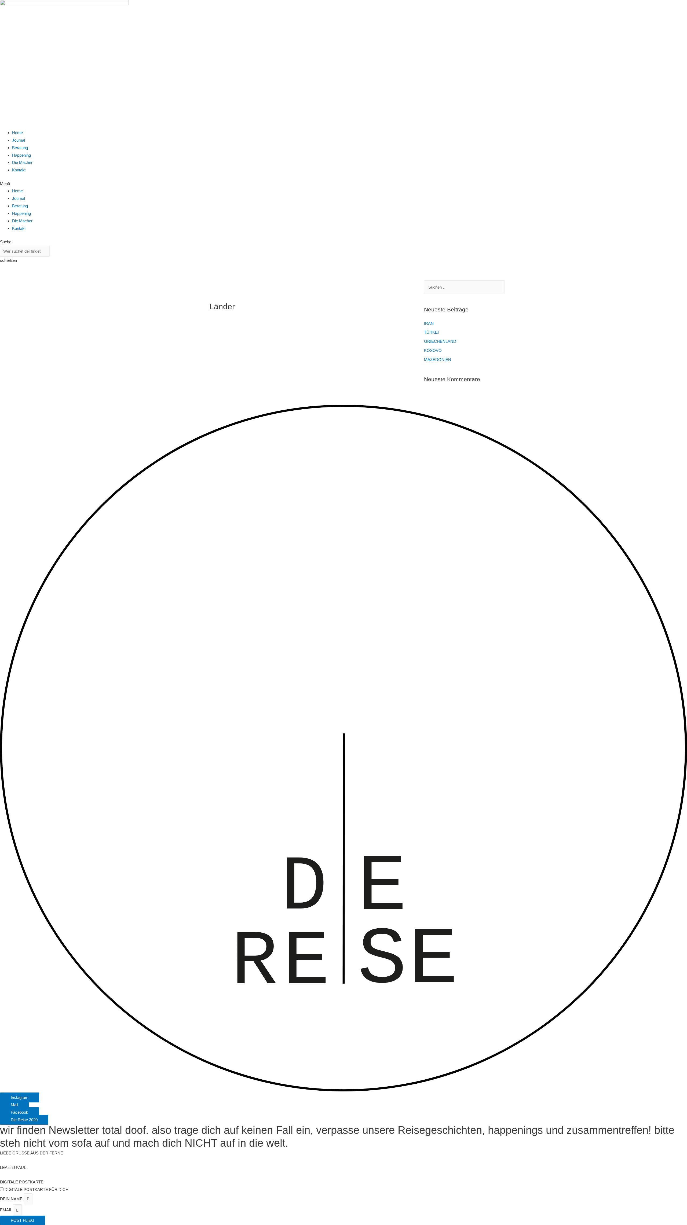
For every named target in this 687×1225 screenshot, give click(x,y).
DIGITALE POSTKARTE (21, 1182)
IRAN (429, 323)
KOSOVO (433, 350)
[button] (343, 183)
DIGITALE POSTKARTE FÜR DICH (36, 1189)
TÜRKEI (431, 332)
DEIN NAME (12, 1199)
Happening (21, 155)
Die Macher (22, 162)
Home (17, 132)
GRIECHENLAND (440, 341)
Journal (18, 140)
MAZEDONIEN (437, 359)
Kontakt (18, 170)
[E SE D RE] (343, 1090)
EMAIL (6, 1210)
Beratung (20, 147)
